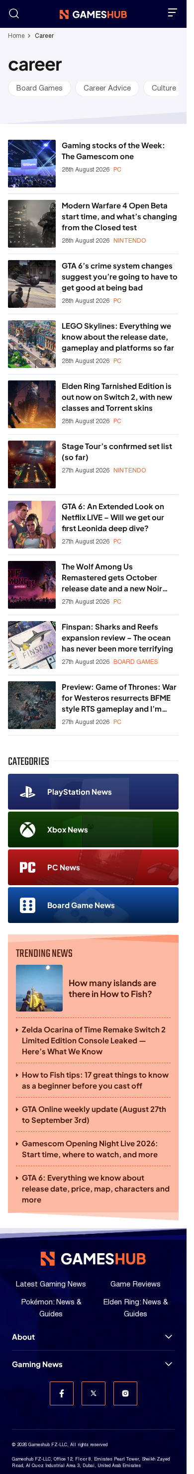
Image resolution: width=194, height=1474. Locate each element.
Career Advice (107, 88)
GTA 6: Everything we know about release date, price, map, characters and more (96, 1188)
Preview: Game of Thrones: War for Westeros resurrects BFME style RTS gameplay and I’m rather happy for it (119, 698)
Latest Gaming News (51, 1284)
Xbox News (67, 829)
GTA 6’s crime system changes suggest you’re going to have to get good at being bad (120, 276)
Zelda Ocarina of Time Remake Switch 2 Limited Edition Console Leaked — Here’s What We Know (94, 1040)
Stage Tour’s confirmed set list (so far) (117, 451)
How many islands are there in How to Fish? (112, 988)
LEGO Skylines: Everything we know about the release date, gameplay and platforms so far (118, 336)
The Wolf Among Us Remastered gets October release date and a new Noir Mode (112, 577)
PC (117, 169)
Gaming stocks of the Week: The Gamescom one (113, 150)
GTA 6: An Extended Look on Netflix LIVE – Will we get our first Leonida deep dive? (113, 517)
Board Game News (81, 905)
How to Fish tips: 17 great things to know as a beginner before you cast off (95, 1080)
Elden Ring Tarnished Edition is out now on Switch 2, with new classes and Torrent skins (117, 396)
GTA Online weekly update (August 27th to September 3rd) (94, 1114)
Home (16, 35)
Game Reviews (135, 1284)
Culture (164, 88)
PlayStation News (79, 791)
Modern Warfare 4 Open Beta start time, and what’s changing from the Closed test (119, 216)
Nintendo (129, 240)
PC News (63, 867)
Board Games (39, 88)
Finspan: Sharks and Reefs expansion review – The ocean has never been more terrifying (117, 637)
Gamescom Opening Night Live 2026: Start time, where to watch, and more (90, 1148)
